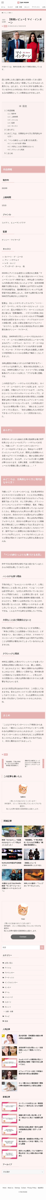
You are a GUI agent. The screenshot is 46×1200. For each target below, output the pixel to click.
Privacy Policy (31, 1188)
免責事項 (40, 1188)
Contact (23, 937)
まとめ (10, 153)
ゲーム (7, 992)
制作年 (13, 114)
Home (4, 1188)
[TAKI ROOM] (23, 2)
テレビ (7, 1016)
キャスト (14, 126)
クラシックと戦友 (17, 149)
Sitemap (17, 1188)
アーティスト (9, 977)
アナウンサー (9, 973)
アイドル (8, 968)
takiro (23, 797)
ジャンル (14, 120)
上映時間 (14, 117)
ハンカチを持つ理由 (18, 143)
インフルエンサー (11, 982)
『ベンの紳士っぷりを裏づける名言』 (22, 140)
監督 (13, 123)
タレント (8, 1007)
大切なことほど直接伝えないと (22, 146)
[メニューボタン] (2, 2)
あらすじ (11, 130)
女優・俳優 (9, 1011)
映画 (5, 26)
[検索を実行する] (42, 947)
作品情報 (11, 110)
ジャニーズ (9, 997)
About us (10, 1188)
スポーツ (8, 1002)
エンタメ (8, 987)
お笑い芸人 (9, 963)
